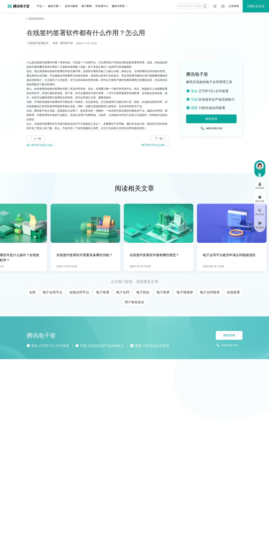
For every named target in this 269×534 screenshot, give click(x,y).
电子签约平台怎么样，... (155, 145)
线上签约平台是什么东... (40, 145)
